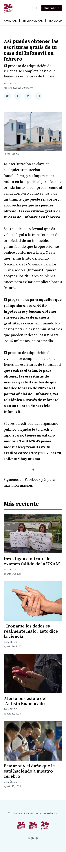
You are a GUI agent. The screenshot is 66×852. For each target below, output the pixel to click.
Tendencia (56, 20)
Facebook (32, 479)
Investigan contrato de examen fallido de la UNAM (32, 561)
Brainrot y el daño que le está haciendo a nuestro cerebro (29, 771)
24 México (10, 83)
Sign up (33, 837)
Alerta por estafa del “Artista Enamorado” (25, 701)
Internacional (33, 20)
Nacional (10, 20)
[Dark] (36, 8)
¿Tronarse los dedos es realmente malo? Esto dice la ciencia (31, 631)
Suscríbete (51, 8)
